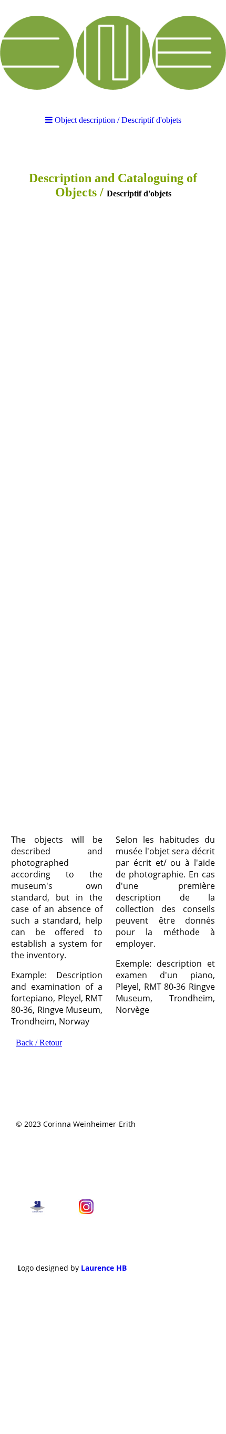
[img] (113, 52)
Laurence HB (104, 1268)
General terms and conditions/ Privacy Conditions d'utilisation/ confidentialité (72, 1160)
